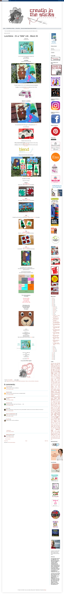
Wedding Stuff (53, 434)
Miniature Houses (54, 404)
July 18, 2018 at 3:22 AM (10, 431)
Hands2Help (53, 395)
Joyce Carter (8, 386)
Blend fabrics (58, 370)
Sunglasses (52, 428)
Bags (54, 369)
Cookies (52, 380)
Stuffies (52, 426)
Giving (52, 393)
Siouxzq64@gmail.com (9, 397)
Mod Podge (58, 404)
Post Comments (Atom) (11, 442)
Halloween (52, 394)
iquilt (59, 435)
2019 (53, 304)
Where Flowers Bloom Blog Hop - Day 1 (56, 335)
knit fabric (52, 436)
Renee (7, 408)
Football (54, 389)
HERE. (36, 124)
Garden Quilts (57, 391)
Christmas (58, 377)
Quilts (57, 417)
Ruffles (52, 420)
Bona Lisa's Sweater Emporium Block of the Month (28, 28)
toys (51, 439)
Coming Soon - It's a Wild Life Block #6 (56, 318)
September (54, 310)
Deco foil (54, 383)
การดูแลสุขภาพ (8, 430)
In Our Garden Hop (54, 397)
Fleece (52, 389)
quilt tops (53, 437)
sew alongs (58, 438)
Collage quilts (53, 379)
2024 (53, 298)
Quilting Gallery (53, 417)
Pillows (58, 410)
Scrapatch (26, 247)
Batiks (52, 370)
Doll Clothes (56, 384)
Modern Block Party (54, 405)
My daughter (55, 406)
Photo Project (56, 409)
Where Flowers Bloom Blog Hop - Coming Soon (56, 338)
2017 (53, 352)
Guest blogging (55, 393)
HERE (29, 184)
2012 (53, 359)
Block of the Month (54, 371)
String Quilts (58, 425)
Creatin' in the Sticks (25, 199)
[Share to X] (16, 379)
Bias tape (54, 370)
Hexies (59, 395)
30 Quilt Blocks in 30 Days (10, 28)
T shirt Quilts (56, 428)
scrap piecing (54, 438)
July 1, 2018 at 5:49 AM (9, 394)
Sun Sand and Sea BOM (55, 427)
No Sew (55, 407)
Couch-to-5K (52, 381)
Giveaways (58, 392)
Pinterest (57, 411)
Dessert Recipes (58, 383)
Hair (59, 393)
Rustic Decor (58, 420)
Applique (58, 367)
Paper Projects (55, 408)
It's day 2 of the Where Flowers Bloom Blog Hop (56, 333)
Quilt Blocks (57, 414)
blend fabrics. (26, 145)
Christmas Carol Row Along (55, 378)
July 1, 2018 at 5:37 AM (9, 389)
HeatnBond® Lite (26, 88)
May (53, 346)
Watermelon (55, 433)
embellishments (56, 435)
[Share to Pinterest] (18, 379)
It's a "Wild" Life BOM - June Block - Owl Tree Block (56, 344)
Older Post (46, 440)
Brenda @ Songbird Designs (10, 413)
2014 (53, 356)
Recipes (58, 418)
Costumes (58, 380)
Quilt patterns (57, 416)
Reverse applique (57, 419)
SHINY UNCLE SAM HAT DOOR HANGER (56, 322)
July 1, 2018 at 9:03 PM (9, 410)
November (54, 308)
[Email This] (14, 379)
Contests (58, 379)
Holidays (52, 396)
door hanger (52, 435)
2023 (53, 299)
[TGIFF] (55, 527)
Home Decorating (57, 396)
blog (31, 337)
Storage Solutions (53, 425)
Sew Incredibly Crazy (26, 143)
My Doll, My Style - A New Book (56, 320)
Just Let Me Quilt (26, 216)
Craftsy (59, 382)
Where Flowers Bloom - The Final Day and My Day (56, 325)
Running (54, 420)
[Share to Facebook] (17, 379)
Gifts (55, 392)
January (54, 351)
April (53, 347)
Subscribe (52, 48)
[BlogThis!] (15, 379)
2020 (53, 303)
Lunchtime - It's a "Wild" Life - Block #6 (56, 316)
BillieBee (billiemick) (9, 434)
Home (4, 28)
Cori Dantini (55, 380)
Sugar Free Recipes (57, 426)
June (53, 314)
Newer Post (6, 440)
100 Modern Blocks (54, 363)
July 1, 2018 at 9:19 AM (9, 405)
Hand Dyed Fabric (57, 394)
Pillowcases (56, 410)
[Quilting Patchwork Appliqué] (55, 506)
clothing (59, 434)
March (54, 348)
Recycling (52, 419)
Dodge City (52, 384)
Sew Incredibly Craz (26, 301)
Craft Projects (55, 382)
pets (54, 436)
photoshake (57, 436)
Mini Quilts (57, 403)
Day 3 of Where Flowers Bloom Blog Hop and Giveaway (56, 330)
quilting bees (56, 437)
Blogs (55, 374)
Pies (53, 410)
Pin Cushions (53, 411)
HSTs (57, 393)
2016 (53, 354)
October (54, 309)
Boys (59, 374)
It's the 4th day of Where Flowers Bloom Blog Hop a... (56, 327)
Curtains (52, 383)
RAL (59, 417)
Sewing (55, 421)
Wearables (58, 433)
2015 (53, 355)
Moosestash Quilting (26, 298)
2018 (53, 305)
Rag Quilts (55, 418)
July (53, 313)
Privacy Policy (18, 28)
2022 (53, 300)
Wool (56, 434)
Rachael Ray (52, 418)
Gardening (52, 392)
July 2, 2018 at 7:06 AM (9, 416)
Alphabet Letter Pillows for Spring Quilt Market (56, 341)
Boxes (57, 374)
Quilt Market (53, 415)
